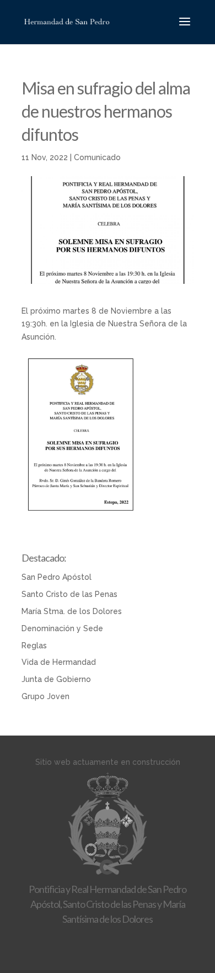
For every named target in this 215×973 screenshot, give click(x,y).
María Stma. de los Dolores (72, 611)
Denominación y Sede (62, 628)
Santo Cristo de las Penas (69, 594)
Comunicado (97, 157)
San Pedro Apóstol (57, 577)
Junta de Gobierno (56, 679)
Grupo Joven (45, 696)
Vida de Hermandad (59, 662)
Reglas (34, 645)
